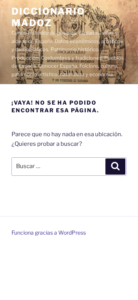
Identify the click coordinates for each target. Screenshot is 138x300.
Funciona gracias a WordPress (49, 232)
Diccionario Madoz (48, 17)
